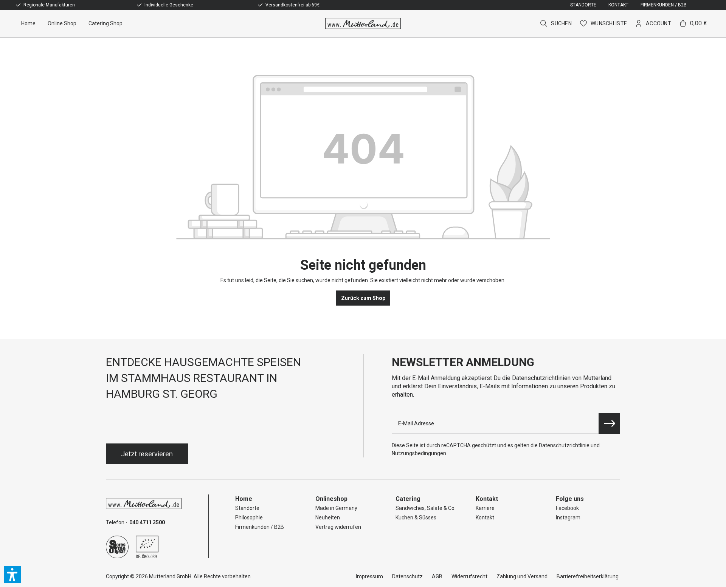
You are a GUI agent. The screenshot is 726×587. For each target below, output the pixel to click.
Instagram (568, 517)
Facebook (567, 508)
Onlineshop (331, 498)
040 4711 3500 (147, 522)
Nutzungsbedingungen (419, 453)
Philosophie (249, 517)
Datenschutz (407, 576)
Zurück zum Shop (363, 298)
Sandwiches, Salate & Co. (426, 508)
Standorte (583, 5)
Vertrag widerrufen (338, 527)
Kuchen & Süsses (416, 517)
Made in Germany (336, 508)
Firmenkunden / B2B (664, 5)
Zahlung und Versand (522, 576)
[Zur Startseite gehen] (363, 23)
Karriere (485, 508)
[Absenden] (609, 423)
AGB (437, 576)
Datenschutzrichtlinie (564, 445)
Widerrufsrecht (469, 576)
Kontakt (618, 5)
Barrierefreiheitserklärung (588, 576)
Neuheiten (327, 517)
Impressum (369, 576)
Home (243, 498)
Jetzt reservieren (147, 454)
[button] (12, 574)
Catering (408, 498)
